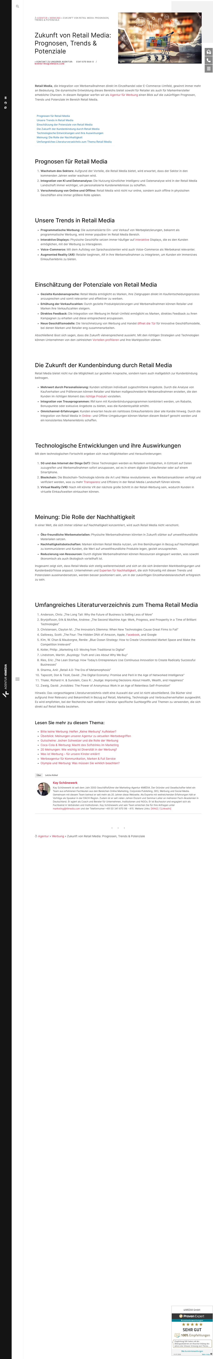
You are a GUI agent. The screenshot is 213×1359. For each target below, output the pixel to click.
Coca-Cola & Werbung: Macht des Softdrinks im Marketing (80, 745)
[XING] (154, 808)
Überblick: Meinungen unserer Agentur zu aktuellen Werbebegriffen (86, 736)
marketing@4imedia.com (66, 808)
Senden (185, 1345)
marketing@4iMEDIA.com (49, 63)
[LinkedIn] (165, 808)
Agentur (42, 18)
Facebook (132, 634)
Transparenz (92, 482)
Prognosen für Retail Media (53, 116)
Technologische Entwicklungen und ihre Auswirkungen (70, 133)
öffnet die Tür (146, 323)
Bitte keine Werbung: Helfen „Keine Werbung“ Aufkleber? (78, 731)
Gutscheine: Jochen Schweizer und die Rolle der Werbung (79, 740)
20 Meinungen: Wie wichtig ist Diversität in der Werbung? (79, 749)
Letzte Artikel (51, 775)
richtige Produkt (96, 396)
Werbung (55, 18)
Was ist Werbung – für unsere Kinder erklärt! (70, 754)
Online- (87, 415)
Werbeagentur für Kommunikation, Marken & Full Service (78, 758)
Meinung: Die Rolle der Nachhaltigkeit (60, 137)
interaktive (142, 239)
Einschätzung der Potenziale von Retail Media (65, 124)
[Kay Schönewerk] (43, 788)
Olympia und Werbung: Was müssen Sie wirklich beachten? (80, 763)
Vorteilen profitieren (106, 340)
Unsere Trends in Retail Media (55, 120)
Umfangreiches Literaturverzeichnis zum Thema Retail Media (74, 141)
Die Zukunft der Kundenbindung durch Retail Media (68, 128)
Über (39, 775)
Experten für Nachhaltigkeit (118, 570)
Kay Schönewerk (65, 782)
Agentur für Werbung (124, 95)
